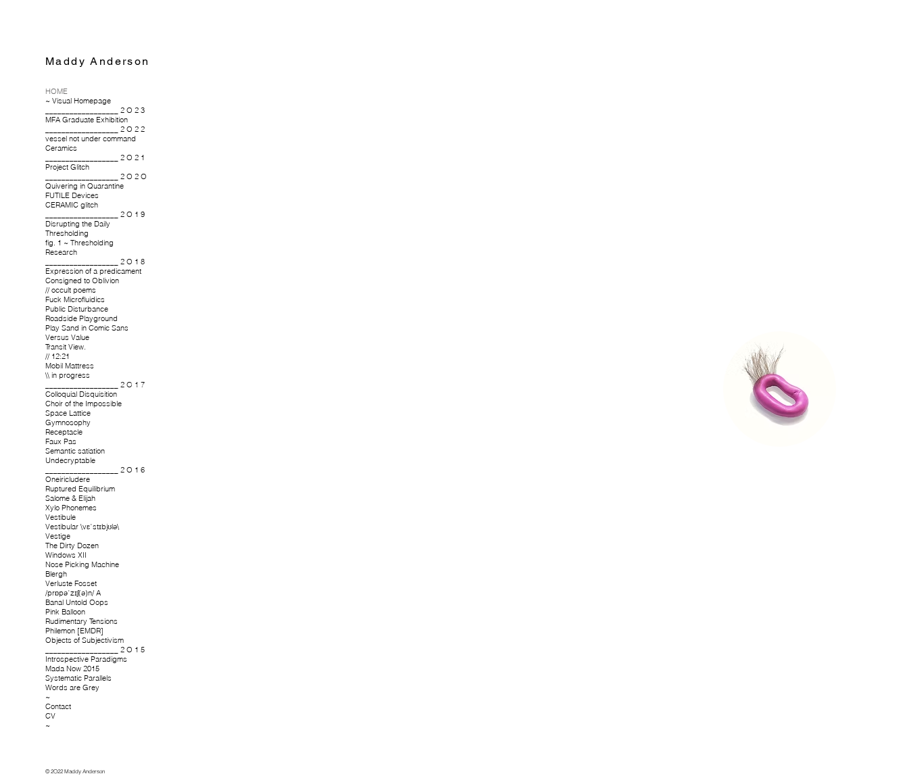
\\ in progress (67, 375)
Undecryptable (70, 460)
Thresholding (67, 233)
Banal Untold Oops (76, 602)
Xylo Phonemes (71, 507)
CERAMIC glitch (71, 205)
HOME (56, 91)
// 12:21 (57, 356)
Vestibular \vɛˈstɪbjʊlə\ (82, 526)
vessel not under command (90, 138)
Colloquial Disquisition (81, 394)
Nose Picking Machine (82, 564)
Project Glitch (67, 167)
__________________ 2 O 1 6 (93, 470)
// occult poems (70, 290)
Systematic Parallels (78, 678)
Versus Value (67, 337)
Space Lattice (68, 413)
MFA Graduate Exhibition (86, 119)
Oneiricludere (67, 479)
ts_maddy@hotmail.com (177, 455)
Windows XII (66, 555)
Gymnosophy (68, 422)
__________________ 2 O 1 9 (93, 214)
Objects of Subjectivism (84, 640)
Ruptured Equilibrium (80, 488)
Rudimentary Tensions (81, 621)
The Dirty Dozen (72, 545)
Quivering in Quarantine (84, 186)
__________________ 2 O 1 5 (93, 649)
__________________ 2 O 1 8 (93, 261)
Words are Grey (72, 687)
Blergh (56, 574)
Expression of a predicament (93, 271)
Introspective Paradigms (86, 659)
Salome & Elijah (70, 498)
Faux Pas (60, 441)
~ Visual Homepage (78, 100)
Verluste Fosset (71, 583)
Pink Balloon (65, 611)
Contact (58, 706)
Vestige (57, 536)
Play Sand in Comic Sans (87, 328)
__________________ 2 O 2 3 (93, 110)
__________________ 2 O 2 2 (93, 129)
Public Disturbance (76, 309)
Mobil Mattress (69, 365)
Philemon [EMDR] (74, 630)
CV (50, 716)
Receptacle (64, 432)
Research (61, 252)
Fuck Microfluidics (75, 299)
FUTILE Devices (72, 195)
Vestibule (60, 517)
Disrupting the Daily (77, 223)
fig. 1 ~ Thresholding (79, 242)
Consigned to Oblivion (82, 280)
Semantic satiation (75, 451)
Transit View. (65, 346)
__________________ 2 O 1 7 (93, 384)
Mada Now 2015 (72, 668)
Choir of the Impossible (83, 403)
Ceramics (61, 148)
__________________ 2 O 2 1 (93, 157)
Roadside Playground (81, 318)
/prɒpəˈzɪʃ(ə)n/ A (73, 593)
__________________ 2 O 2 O (93, 176)
